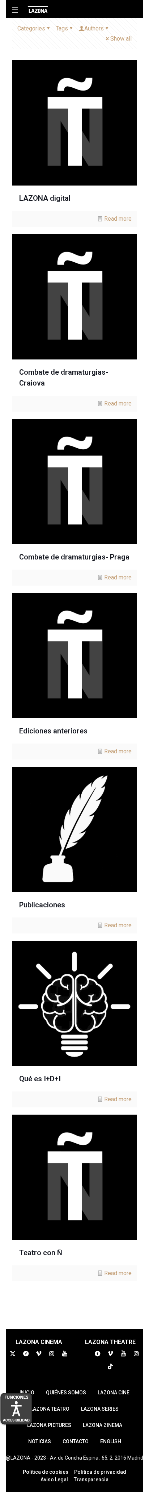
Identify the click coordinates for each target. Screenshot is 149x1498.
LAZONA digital (45, 198)
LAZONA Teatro (49, 1409)
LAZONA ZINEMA (102, 1425)
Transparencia (91, 1479)
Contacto (76, 1441)
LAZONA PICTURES (49, 1425)
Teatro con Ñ (40, 1252)
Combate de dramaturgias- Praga (74, 557)
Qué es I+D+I (40, 1078)
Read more (118, 218)
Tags (62, 28)
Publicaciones (42, 904)
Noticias (39, 1441)
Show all (121, 38)
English (110, 1441)
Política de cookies (45, 1472)
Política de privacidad (100, 1472)
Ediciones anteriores (53, 731)
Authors (94, 28)
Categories (31, 28)
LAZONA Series (100, 1409)
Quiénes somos (66, 1392)
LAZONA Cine (113, 1392)
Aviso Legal (54, 1479)
